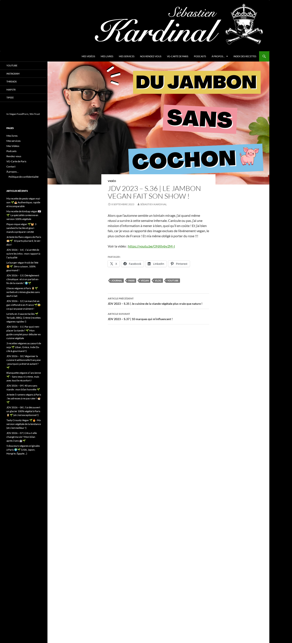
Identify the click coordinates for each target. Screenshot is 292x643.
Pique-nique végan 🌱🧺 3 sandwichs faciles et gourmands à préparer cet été (21, 228)
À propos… (218, 56)
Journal (116, 280)
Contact (10, 166)
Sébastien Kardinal (153, 204)
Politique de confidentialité (23, 176)
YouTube (11, 65)
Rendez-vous (13, 156)
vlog (158, 280)
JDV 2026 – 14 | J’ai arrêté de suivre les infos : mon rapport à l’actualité (23, 253)
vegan (145, 280)
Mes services (126, 56)
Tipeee (10, 97)
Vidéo (112, 181)
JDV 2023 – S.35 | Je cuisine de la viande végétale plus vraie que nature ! (155, 301)
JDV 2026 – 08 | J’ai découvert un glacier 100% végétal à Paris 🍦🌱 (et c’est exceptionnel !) (23, 411)
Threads (11, 81)
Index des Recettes (244, 56)
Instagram (12, 73)
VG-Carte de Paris (177, 56)
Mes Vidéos (88, 56)
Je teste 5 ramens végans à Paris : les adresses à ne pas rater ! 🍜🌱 (23, 398)
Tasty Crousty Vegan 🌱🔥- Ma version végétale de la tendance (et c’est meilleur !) (23, 424)
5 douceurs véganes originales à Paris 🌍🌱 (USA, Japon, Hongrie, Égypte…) (23, 449)
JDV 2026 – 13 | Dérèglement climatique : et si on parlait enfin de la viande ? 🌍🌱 (22, 279)
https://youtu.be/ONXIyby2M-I (151, 246)
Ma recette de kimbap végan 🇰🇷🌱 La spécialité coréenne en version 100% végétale (23, 215)
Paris (131, 280)
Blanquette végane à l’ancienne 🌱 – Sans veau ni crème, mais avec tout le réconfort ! (23, 376)
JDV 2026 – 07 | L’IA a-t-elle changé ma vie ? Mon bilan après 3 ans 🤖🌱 (21, 436)
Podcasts (200, 56)
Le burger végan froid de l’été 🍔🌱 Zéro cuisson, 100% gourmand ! (22, 266)
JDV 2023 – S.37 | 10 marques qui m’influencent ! (140, 316)
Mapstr (11, 89)
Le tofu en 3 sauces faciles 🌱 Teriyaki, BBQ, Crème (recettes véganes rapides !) (23, 317)
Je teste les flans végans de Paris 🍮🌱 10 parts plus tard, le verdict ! (23, 240)
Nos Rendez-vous (150, 56)
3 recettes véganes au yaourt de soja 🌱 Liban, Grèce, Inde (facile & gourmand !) (23, 347)
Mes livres (107, 56)
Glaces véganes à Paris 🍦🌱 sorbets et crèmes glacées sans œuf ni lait (23, 292)
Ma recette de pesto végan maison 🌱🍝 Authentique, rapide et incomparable (23, 202)
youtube (172, 280)
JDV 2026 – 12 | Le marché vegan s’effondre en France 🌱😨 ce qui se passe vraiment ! (23, 304)
